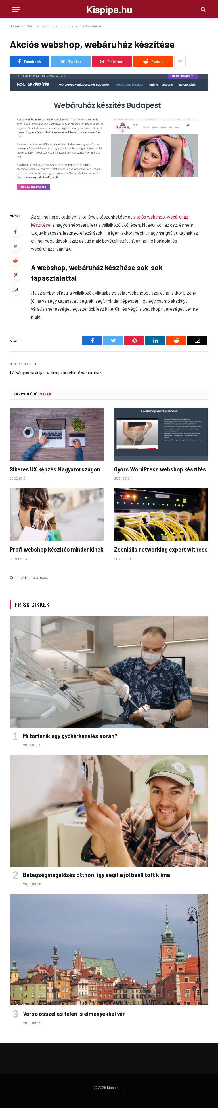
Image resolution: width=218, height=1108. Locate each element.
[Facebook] (15, 231)
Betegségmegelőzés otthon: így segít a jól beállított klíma (96, 874)
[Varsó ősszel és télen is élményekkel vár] (109, 949)
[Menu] (16, 9)
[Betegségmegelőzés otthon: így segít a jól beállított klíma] (109, 811)
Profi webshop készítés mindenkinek (57, 549)
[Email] (15, 289)
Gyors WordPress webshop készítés (160, 469)
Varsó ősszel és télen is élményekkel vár (74, 1013)
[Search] (203, 9)
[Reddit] (15, 260)
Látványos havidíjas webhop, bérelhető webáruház (56, 372)
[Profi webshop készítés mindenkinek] (57, 514)
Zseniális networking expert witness (161, 549)
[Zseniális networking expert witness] (161, 514)
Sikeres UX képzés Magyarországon (55, 469)
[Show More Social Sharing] (180, 61)
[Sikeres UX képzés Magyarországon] (57, 434)
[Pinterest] (15, 275)
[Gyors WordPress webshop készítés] (161, 434)
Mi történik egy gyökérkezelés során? (70, 735)
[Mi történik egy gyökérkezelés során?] (109, 672)
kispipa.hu (115, 1087)
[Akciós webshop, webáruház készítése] (109, 139)
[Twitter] (15, 246)
